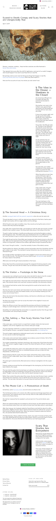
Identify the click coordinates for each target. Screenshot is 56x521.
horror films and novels (9, 68)
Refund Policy (6, 479)
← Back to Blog (28, 464)
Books (14, 5)
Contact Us (5, 485)
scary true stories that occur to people (14, 77)
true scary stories (18, 389)
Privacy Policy (6, 481)
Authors (43, 5)
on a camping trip (42, 330)
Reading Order (15, 8)
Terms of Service (7, 483)
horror (44, 442)
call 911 (51, 171)
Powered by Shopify (28, 515)
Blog (43, 8)
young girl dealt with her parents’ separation (20, 216)
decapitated (40, 256)
